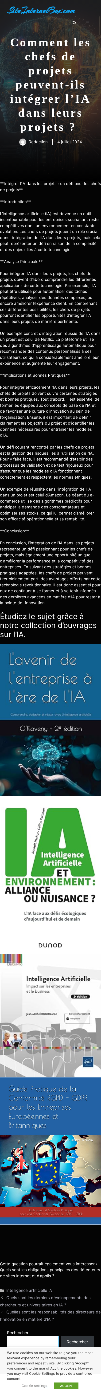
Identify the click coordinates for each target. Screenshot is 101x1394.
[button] (74, 23)
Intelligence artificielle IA (29, 1290)
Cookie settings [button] (34, 1386)
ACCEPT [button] (66, 1386)
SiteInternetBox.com (41, 10)
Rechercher (17, 1332)
